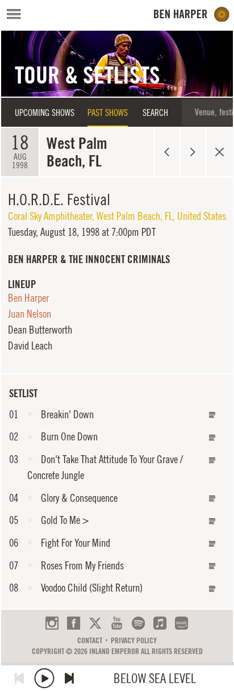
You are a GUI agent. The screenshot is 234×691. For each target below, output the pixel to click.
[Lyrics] (212, 415)
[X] (95, 623)
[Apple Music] (159, 623)
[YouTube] (116, 623)
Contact (89, 640)
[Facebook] (73, 623)
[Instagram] (51, 623)
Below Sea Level (155, 678)
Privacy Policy (134, 640)
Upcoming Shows (44, 112)
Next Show (193, 152)
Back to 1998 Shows (219, 152)
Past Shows (107, 112)
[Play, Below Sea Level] (44, 678)
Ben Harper (28, 298)
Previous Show (166, 152)
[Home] (191, 14)
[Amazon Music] (181, 623)
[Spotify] (138, 623)
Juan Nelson (29, 313)
